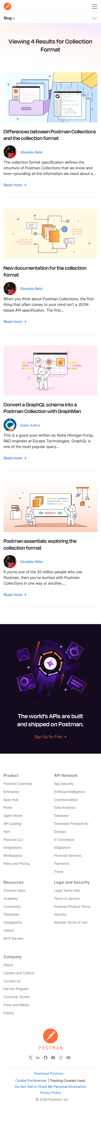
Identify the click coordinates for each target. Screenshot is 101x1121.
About (8, 965)
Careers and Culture (19, 973)
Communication (66, 800)
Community (12, 907)
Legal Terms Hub (67, 891)
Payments (61, 864)
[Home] (7, 6)
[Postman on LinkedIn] (38, 1057)
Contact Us (12, 981)
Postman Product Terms (72, 907)
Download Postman (48, 1074)
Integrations (13, 848)
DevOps (60, 832)
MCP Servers (13, 939)
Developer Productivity (71, 824)
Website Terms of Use (70, 923)
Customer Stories (17, 997)
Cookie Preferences (31, 1080)
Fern (7, 832)
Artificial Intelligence (69, 792)
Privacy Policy (50, 1093)
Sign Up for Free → (50, 736)
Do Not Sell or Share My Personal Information (50, 1087)
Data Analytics (65, 808)
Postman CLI (13, 840)
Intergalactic (13, 923)
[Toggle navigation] (94, 17)
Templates (11, 914)
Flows (8, 808)
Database (61, 816)
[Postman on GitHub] (45, 1057)
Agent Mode (13, 816)
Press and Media (16, 1005)
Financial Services (67, 856)
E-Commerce (64, 840)
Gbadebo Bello (31, 152)
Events (9, 1013)
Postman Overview (18, 784)
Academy (11, 899)
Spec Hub (11, 800)
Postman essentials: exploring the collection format (40, 544)
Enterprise (11, 792)
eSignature (62, 848)
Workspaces (13, 856)
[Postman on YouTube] (53, 1057)
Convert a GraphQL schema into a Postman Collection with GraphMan (42, 408)
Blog (8, 18)
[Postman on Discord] (68, 1057)
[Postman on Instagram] (60, 1057)
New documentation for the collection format (45, 271)
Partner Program (16, 989)
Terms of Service (67, 899)
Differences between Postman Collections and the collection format (50, 135)
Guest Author (30, 425)
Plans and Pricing (17, 864)
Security (60, 914)
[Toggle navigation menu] (94, 5)
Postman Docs (14, 891)
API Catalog (12, 824)
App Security (64, 784)
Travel (58, 872)
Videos (9, 931)
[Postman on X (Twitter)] (30, 1057)
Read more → (15, 184)
